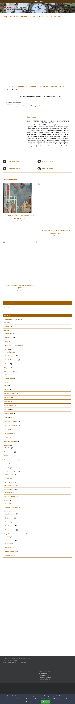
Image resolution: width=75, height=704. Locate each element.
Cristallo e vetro (8, 456)
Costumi (7, 409)
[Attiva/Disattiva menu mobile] (71, 6)
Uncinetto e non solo (10, 551)
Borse (7, 322)
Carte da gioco (9, 474)
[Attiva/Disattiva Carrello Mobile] (67, 6)
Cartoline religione (10, 356)
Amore (7, 385)
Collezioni (7, 445)
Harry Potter (26, 106)
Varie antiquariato (9, 555)
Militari (7, 417)
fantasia (20, 106)
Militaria (6, 500)
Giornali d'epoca (9, 489)
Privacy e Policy (35, 702)
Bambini (7, 401)
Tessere (7, 537)
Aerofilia (6, 330)
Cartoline (6, 382)
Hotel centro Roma (44, 679)
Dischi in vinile (9, 518)
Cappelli (7, 326)
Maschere (8, 448)
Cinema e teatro (9, 405)
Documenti (8, 503)
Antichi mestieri (8, 337)
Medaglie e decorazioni (11, 507)
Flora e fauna (9, 413)
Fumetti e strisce (10, 485)
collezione (14, 106)
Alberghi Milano (43, 673)
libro (32, 106)
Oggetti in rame (9, 378)
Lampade (6, 478)
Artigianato (7, 368)
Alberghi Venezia (44, 675)
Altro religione (9, 352)
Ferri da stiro (8, 375)
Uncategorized (8, 547)
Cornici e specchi (9, 452)
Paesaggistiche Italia (11, 425)
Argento (6, 341)
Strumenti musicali (10, 530)
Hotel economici (43, 681)
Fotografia (7, 468)
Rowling (41, 106)
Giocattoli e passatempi (10, 472)
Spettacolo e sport (10, 429)
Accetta (45, 702)
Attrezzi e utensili (9, 372)
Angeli (7, 389)
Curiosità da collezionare (11, 460)
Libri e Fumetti (16, 104)
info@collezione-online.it (37, 1)
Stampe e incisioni (9, 541)
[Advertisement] (37, 575)
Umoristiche (8, 433)
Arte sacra (7, 349)
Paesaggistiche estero (11, 421)
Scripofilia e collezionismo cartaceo (14, 534)
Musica (6, 511)
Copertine (9, 492)
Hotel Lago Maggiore (45, 677)
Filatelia (6, 464)
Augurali (7, 397)
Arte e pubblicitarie (10, 393)
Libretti (7, 522)
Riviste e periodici (10, 496)
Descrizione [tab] (6, 115)
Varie (6, 437)
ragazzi (36, 106)
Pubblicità (8, 543)
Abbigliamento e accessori (11, 319)
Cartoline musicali (10, 514)
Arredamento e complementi (12, 345)
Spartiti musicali (9, 526)
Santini (7, 364)
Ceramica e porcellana (10, 441)
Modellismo (8, 333)
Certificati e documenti (11, 360)
